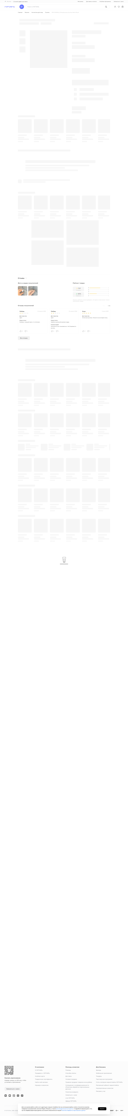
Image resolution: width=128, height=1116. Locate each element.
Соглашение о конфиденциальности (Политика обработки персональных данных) (77, 1087)
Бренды (98, 1070)
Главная (20, 12)
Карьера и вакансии (41, 1085)
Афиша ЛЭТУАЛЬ (70, 1101)
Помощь (68, 1070)
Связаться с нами (119, 1)
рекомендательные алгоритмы (64, 1108)
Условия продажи (71, 1079)
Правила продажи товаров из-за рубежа (78, 1082)
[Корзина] (123, 7)
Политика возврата (71, 1092)
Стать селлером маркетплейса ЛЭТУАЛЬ (109, 1082)
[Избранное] (119, 7)
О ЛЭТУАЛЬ (38, 1070)
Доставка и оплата (91, 1)
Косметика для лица (37, 12)
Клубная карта (40, 1076)
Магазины (80, 1)
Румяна (47, 12)
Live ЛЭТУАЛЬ (70, 1098)
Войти (82, 63)
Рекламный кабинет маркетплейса (107, 1085)
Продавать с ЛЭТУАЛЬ (42, 1073)
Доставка (68, 1076)
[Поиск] (106, 7)
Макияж (27, 12)
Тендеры (99, 1076)
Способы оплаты (70, 1073)
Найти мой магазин (41, 1082)
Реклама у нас (100, 1091)
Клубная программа (105, 1)
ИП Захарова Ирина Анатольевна (75, 83)
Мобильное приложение (104, 1073)
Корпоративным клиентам (104, 1088)
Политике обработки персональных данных (73, 1110)
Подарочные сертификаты (43, 1079)
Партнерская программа (104, 1079)
